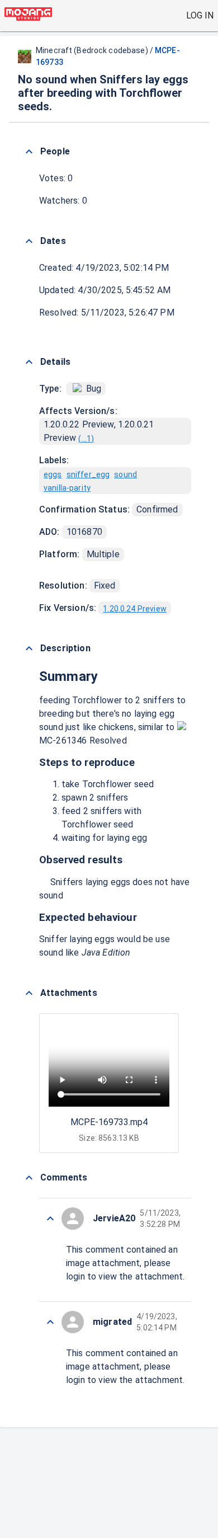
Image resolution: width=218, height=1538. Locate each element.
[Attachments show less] (29, 993)
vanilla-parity (67, 487)
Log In (200, 15)
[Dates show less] (29, 241)
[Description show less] (29, 648)
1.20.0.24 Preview (135, 608)
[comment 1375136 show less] (50, 1322)
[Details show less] (29, 362)
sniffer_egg (88, 474)
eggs (53, 474)
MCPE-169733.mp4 (109, 1122)
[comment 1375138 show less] (50, 1218)
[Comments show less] (29, 1178)
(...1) (86, 438)
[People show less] (29, 151)
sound (125, 474)
